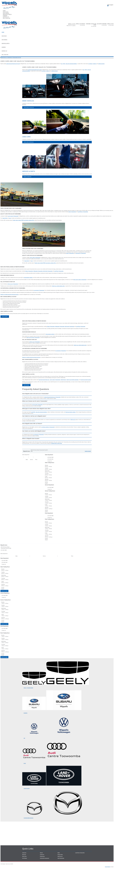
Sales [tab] (27, 459)
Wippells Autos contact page (56, 443)
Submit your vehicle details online (80, 345)
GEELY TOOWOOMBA (28, 687)
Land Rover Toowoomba (58, 271)
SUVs (64, 63)
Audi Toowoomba (61, 858)
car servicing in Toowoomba (39, 290)
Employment (42, 856)
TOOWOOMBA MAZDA (28, 817)
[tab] (57, 548)
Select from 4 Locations (71, 25)
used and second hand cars (44, 379)
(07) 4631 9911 (50, 459)
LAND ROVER (27, 788)
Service (41, 852)
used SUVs (33, 412)
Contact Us (50, 460)
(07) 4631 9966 (93, 26)
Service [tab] (31, 459)
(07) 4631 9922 (82, 25)
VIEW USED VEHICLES (29, 142)
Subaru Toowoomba (29, 271)
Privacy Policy (60, 854)
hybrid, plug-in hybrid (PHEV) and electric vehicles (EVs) (23, 220)
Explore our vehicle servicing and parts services (9, 294)
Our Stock (26, 385)
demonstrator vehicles (28, 277)
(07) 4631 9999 (111, 25)
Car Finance (24, 858)
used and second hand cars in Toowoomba (52, 397)
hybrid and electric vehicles (70, 412)
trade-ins (94, 63)
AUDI (25, 763)
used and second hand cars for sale (13, 63)
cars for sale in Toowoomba (55, 379)
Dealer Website (107, 866)
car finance (90, 63)
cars (62, 63)
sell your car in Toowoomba (13, 283)
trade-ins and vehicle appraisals (72, 379)
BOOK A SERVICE (27, 176)
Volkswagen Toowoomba (38, 271)
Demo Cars (24, 856)
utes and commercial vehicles (71, 63)
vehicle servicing (101, 63)
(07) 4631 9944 (104, 25)
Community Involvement (44, 858)
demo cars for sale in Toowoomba (79, 279)
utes (10, 218)
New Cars (24, 854)
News (59, 852)
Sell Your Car (73, 419)
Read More (4, 316)
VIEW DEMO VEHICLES (29, 107)
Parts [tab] (36, 459)
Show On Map (88, 451)
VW (24, 738)
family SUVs (5, 218)
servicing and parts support (86, 379)
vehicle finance (63, 379)
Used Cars (24, 852)
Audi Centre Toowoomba (47, 271)
